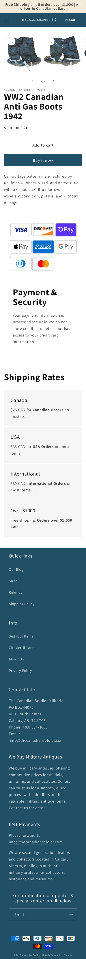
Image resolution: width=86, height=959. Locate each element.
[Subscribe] (71, 915)
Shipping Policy (22, 603)
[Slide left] (32, 81)
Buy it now (43, 160)
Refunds (15, 592)
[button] (7, 20)
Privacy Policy (20, 670)
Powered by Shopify (61, 955)
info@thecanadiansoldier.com (37, 740)
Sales (13, 580)
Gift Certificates (22, 647)
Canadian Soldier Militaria (36, 955)
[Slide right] (53, 81)
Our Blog (16, 569)
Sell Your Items (21, 636)
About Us (16, 659)
